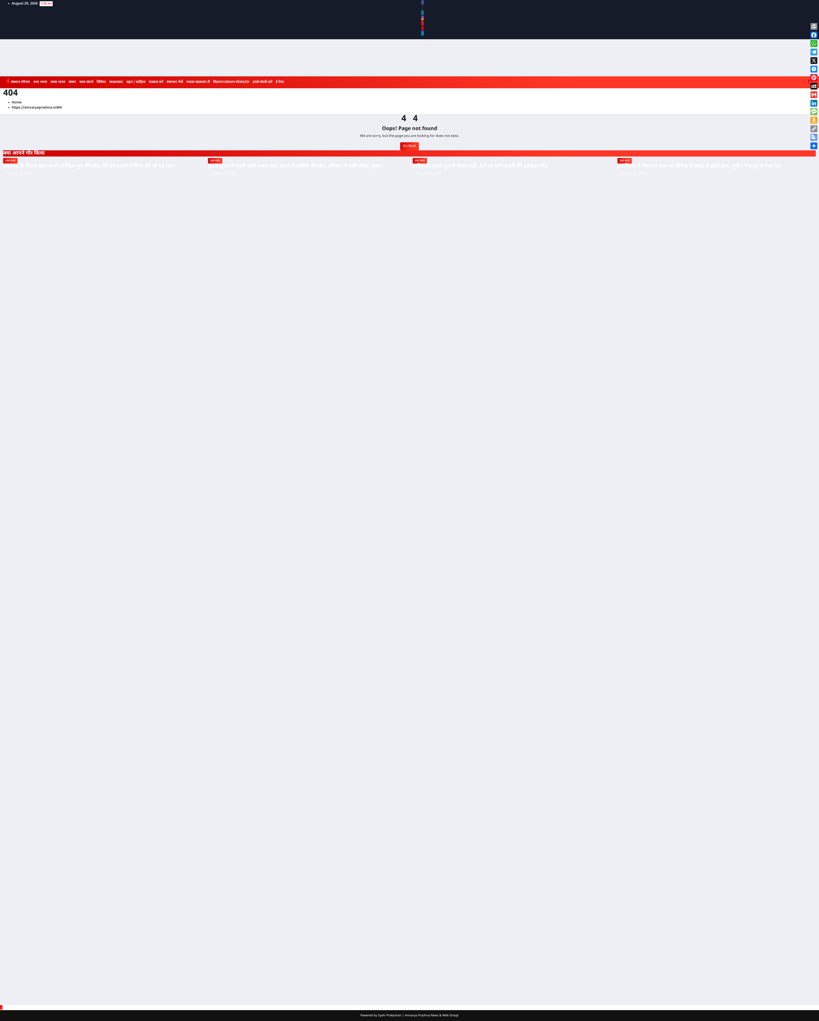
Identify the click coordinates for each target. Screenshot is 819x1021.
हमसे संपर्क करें (262, 82)
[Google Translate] (814, 137)
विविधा (101, 82)
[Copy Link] (814, 129)
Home (17, 102)
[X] (814, 60)
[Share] (814, 146)
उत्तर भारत (40, 82)
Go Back (409, 146)
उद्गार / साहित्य (135, 82)
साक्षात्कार (116, 82)
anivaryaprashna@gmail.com (33, 494)
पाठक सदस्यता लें (198, 82)
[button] (803, 82)
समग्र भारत (58, 82)
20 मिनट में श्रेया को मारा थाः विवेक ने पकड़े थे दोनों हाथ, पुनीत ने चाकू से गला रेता (699, 166)
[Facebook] (814, 35)
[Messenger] (814, 69)
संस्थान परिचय (20, 82)
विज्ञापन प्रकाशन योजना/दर (231, 82)
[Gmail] (814, 94)
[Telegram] (814, 52)
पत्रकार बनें (156, 82)
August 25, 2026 (19, 173)
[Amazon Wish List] (814, 120)
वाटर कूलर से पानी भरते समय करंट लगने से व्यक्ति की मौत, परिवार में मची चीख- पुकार (295, 166)
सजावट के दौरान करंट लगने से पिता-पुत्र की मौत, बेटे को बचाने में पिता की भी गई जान (88, 166)
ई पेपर (280, 82)
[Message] (814, 111)
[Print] (814, 26)
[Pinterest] (814, 77)
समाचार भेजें (175, 82)
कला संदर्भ (86, 82)
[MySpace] (814, 86)
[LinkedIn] (814, 103)
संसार (72, 82)
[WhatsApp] (814, 43)
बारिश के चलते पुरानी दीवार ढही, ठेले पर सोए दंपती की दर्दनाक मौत (480, 166)
